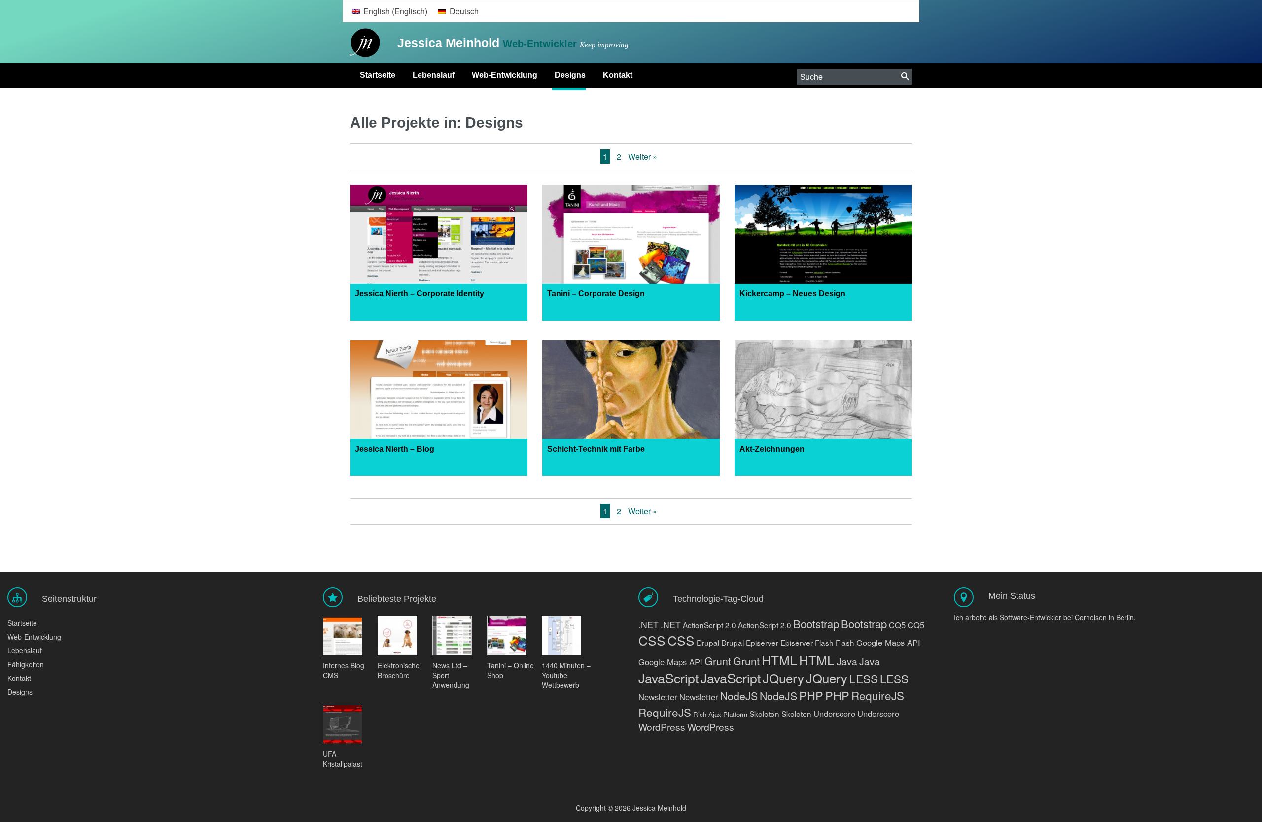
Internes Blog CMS (343, 670)
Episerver (762, 642)
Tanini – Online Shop (510, 670)
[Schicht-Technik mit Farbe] (631, 394)
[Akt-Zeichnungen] (823, 394)
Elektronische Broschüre (399, 670)
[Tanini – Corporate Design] (631, 239)
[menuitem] (389, 11)
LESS (863, 678)
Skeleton (764, 713)
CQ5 (897, 625)
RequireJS (877, 695)
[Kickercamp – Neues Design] (823, 239)
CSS (652, 640)
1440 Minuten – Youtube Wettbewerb (566, 675)
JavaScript (668, 677)
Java (847, 661)
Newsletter (657, 697)
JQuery (783, 678)
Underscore (834, 713)
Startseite (377, 75)
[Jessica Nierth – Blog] (438, 394)
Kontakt (617, 75)
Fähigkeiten (25, 664)
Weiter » (642, 156)
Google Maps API (888, 642)
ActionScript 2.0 (709, 624)
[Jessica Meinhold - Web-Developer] (362, 43)
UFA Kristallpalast (342, 759)
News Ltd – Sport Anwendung (450, 675)
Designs (570, 75)
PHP (811, 695)
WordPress (661, 726)
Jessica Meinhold (450, 43)
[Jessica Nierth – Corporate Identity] (438, 239)
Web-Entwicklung (504, 75)
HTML (779, 659)
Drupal (708, 642)
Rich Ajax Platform (720, 714)
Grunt (717, 660)
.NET (648, 624)
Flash (824, 642)
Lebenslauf (434, 75)
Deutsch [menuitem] (464, 11)
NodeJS (739, 695)
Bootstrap (816, 623)
